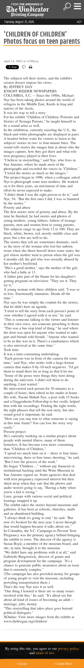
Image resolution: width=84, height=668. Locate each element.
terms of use (45, 652)
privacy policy (68, 648)
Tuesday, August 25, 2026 (19, 22)
